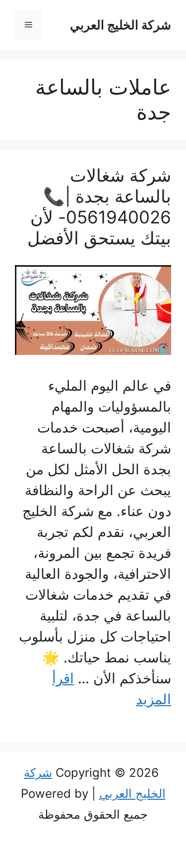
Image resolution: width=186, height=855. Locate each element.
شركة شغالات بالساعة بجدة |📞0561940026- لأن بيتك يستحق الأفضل (99, 206)
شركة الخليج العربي (120, 24)
